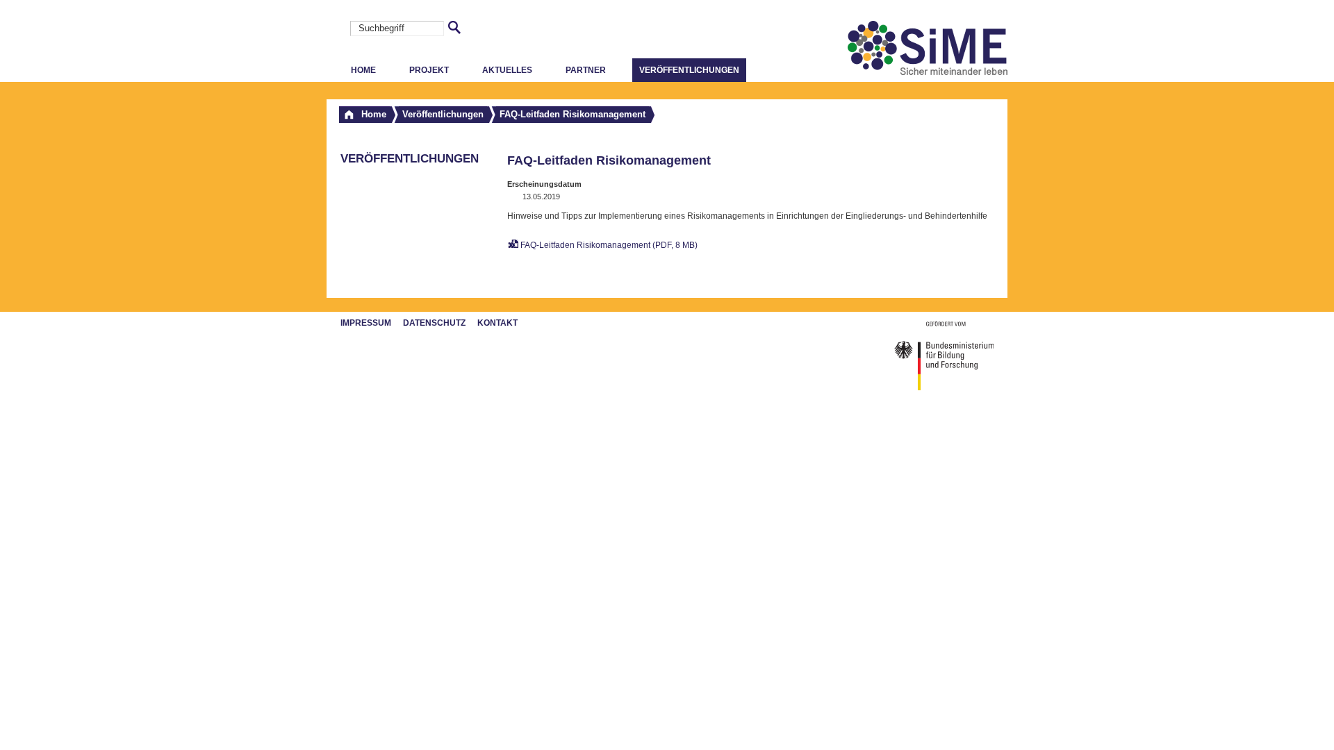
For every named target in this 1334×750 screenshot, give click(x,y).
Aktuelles (507, 70)
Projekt (429, 70)
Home (363, 70)
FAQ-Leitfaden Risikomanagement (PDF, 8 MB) (609, 245)
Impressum (365, 323)
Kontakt (497, 323)
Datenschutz (434, 323)
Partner (586, 70)
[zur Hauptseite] (927, 72)
